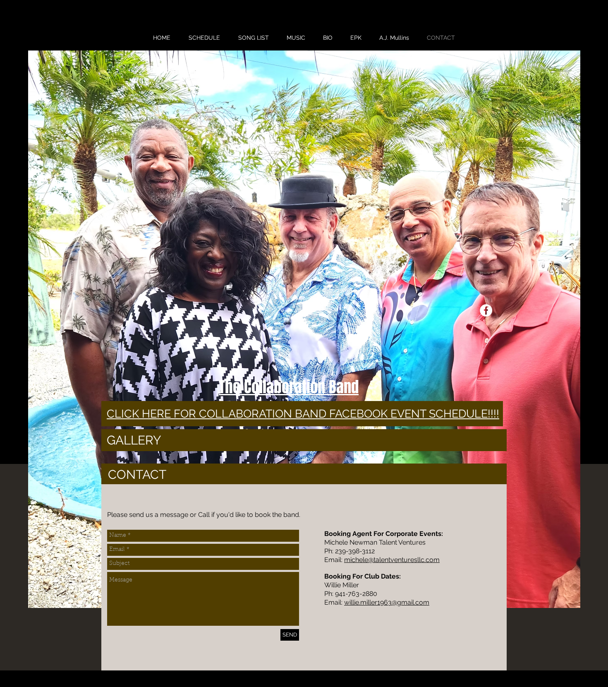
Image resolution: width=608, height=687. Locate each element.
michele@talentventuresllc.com (392, 560)
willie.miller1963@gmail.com (386, 602)
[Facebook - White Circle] (486, 310)
